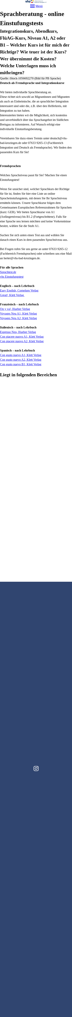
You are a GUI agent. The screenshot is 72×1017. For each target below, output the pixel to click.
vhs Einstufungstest (11, 276)
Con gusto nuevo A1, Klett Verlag (20, 355)
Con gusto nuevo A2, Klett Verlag (20, 359)
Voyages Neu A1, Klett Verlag (18, 313)
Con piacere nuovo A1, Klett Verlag (22, 336)
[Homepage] (36, 1)
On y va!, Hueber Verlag (15, 309)
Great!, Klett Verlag (12, 295)
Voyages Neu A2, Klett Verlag (18, 318)
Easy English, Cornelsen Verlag (19, 290)
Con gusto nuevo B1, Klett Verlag (20, 364)
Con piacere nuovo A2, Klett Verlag (22, 341)
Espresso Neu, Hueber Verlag (18, 332)
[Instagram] (36, 768)
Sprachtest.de (8, 272)
